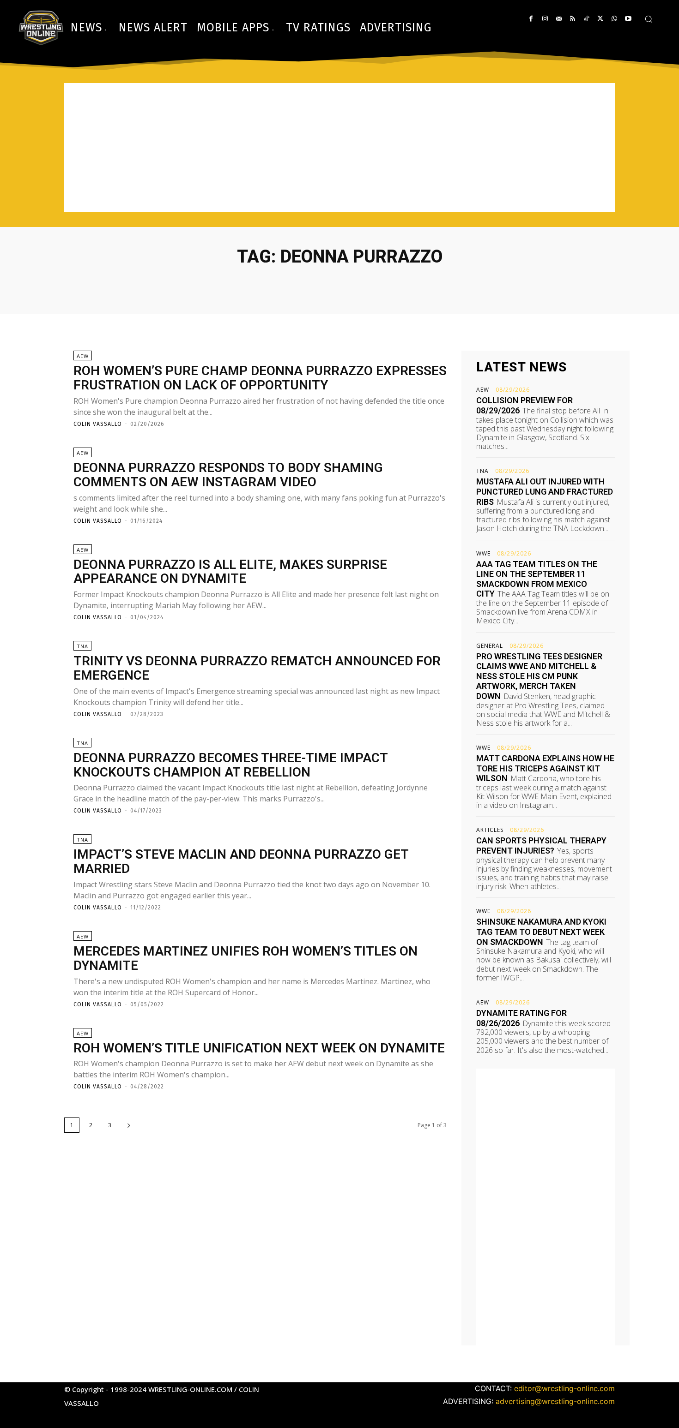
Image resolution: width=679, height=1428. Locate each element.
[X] (600, 19)
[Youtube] (628, 19)
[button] (648, 18)
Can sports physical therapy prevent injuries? (541, 845)
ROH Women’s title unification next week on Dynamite (259, 1048)
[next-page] (129, 1125)
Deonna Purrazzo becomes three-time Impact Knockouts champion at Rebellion (230, 765)
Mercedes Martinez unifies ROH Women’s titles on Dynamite (245, 958)
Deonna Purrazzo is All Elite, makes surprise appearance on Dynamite (230, 571)
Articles (489, 830)
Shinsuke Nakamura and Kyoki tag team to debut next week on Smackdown (541, 931)
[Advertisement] (339, 147)
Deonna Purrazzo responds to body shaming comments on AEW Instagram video (228, 475)
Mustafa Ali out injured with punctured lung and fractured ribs (544, 491)
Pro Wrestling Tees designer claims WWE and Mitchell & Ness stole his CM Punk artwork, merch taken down (539, 676)
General (489, 646)
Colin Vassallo (97, 424)
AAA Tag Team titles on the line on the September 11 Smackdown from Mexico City (536, 579)
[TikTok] (586, 19)
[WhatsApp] (614, 19)
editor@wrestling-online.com (564, 1388)
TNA (82, 646)
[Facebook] (531, 19)
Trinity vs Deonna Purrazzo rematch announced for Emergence (257, 668)
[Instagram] (545, 19)
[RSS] (572, 19)
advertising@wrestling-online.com (555, 1401)
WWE (483, 553)
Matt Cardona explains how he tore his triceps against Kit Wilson (545, 768)
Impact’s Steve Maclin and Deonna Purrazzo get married (241, 861)
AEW (83, 356)
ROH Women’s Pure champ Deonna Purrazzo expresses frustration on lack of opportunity (260, 378)
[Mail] (559, 19)
